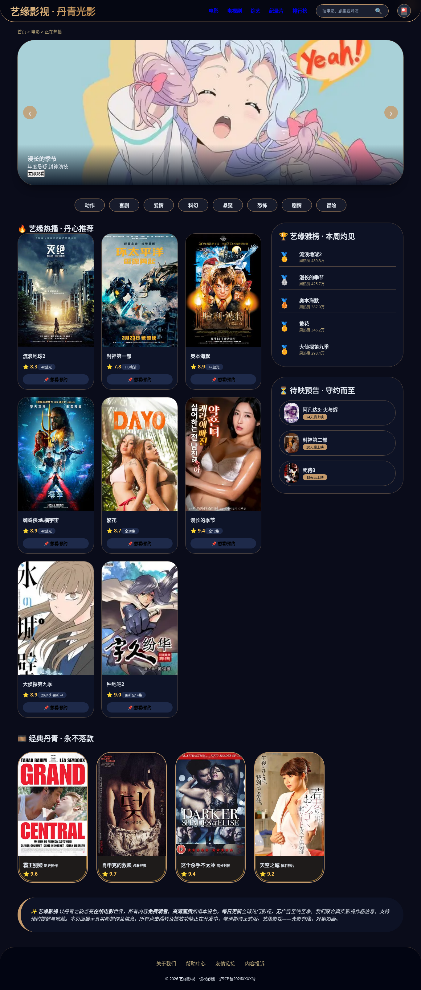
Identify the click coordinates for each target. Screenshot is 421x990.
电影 (214, 10)
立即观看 (36, 173)
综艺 (255, 10)
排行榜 (299, 10)
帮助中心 (196, 963)
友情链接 (225, 963)
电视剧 (234, 10)
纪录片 (276, 10)
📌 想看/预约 (55, 379)
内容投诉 (255, 963)
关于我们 (166, 963)
